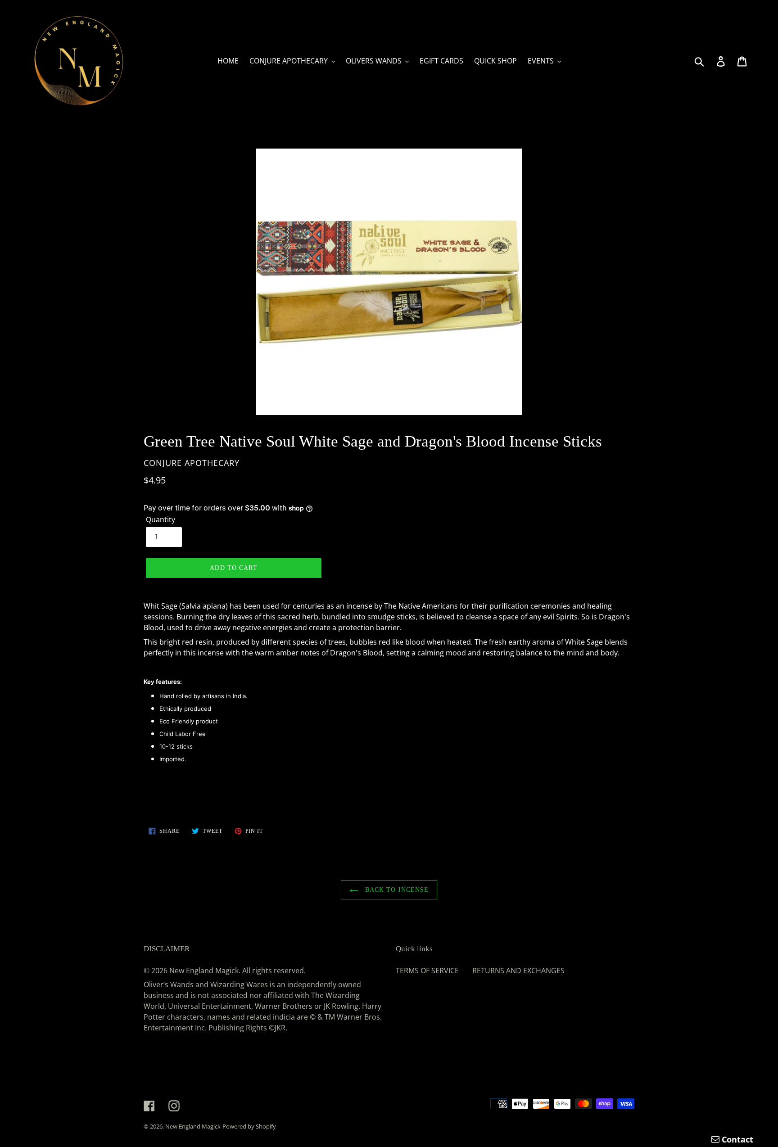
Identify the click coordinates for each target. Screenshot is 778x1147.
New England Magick (193, 1126)
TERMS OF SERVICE (427, 970)
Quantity (160, 519)
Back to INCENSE (396, 889)
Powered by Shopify (249, 1126)
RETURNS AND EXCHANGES (518, 970)
